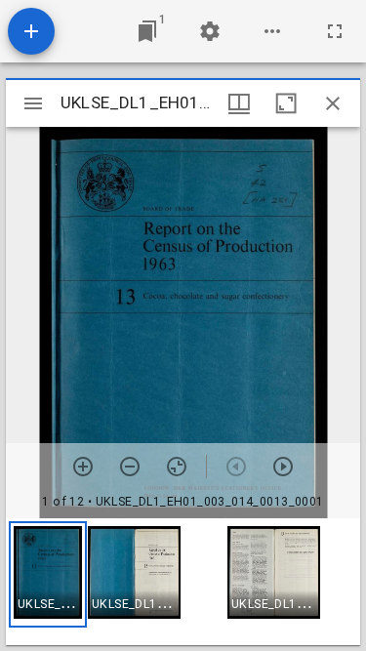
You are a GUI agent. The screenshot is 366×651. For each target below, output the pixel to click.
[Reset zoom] (176, 466)
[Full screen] (334, 31)
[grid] (183, 581)
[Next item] (283, 466)
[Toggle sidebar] (33, 103)
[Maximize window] (286, 103)
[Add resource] (31, 31)
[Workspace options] (272, 31)
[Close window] (332, 103)
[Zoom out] (129, 466)
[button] (48, 574)
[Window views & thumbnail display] (239, 103)
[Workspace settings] (209, 31)
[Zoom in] (83, 466)
